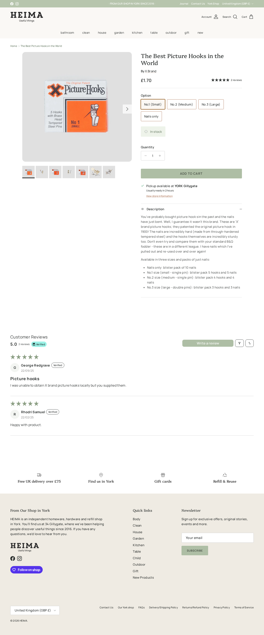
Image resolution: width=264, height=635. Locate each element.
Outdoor (171, 40)
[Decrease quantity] (144, 163)
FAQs (141, 615)
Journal (218, 3)
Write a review (208, 350)
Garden (119, 40)
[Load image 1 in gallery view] (77, 114)
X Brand (150, 78)
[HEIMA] (26, 24)
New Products (143, 585)
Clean (86, 40)
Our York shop (126, 615)
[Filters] (239, 350)
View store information (159, 203)
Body (136, 526)
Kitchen (137, 40)
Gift (187, 40)
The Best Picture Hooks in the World (41, 53)
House (102, 40)
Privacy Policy (222, 615)
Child (137, 565)
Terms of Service (244, 615)
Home (13, 53)
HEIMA (23, 628)
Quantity (147, 154)
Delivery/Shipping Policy (163, 615)
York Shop (247, 3)
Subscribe (195, 558)
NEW (200, 40)
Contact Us (232, 3)
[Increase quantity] (161, 163)
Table (153, 40)
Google (135, 9)
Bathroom (67, 40)
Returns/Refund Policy (195, 615)
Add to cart (191, 181)
